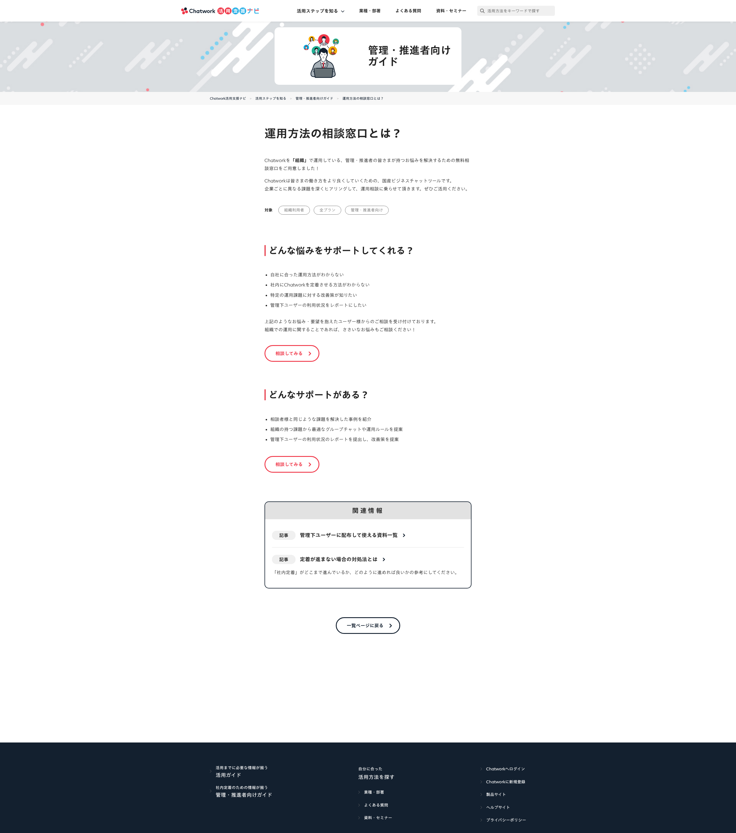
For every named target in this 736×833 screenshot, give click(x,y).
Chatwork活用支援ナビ (228, 98)
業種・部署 (370, 11)
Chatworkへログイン (505, 769)
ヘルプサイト (498, 807)
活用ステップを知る (270, 98)
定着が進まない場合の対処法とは (338, 559)
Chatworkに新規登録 (505, 782)
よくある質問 (408, 11)
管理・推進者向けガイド (314, 98)
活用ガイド (228, 775)
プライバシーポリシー (506, 820)
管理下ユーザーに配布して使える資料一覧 (349, 535)
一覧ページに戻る (365, 625)
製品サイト (496, 794)
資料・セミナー (451, 11)
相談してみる (289, 353)
